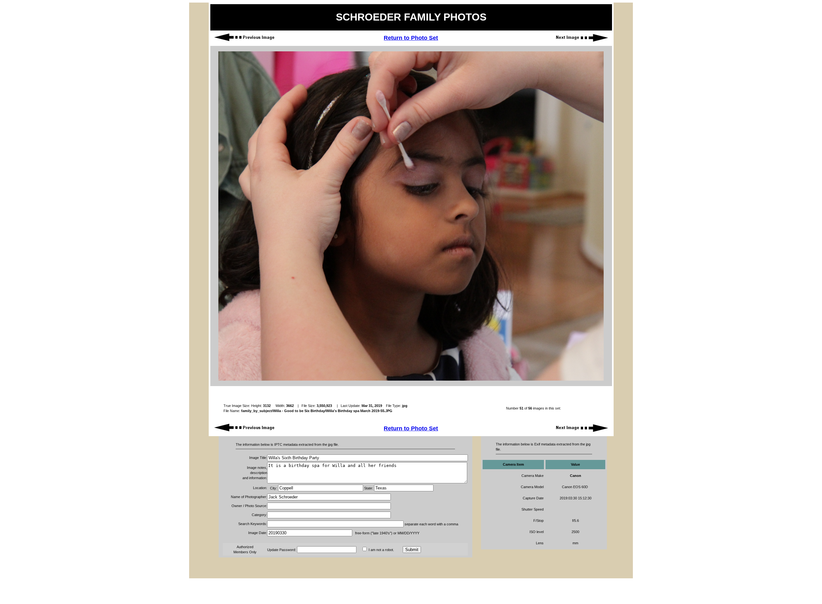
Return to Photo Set (411, 38)
